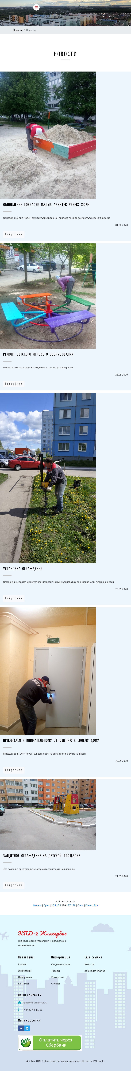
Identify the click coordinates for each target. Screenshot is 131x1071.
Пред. (46, 905)
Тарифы (55, 970)
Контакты (23, 983)
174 (54, 905)
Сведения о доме (60, 964)
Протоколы (57, 977)
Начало (37, 905)
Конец (88, 905)
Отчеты (55, 983)
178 (73, 905)
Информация (25, 977)
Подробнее (14, 234)
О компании (24, 970)
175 (59, 905)
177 (68, 905)
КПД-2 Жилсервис (42, 933)
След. (80, 905)
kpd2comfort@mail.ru (35, 1002)
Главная (22, 964)
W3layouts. (99, 1061)
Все (96, 905)
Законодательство (95, 970)
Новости (18, 30)
